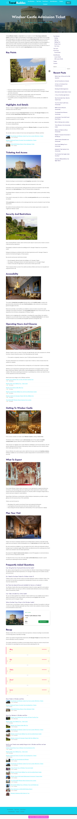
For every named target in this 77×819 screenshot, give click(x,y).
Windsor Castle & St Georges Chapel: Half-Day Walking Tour (20, 396)
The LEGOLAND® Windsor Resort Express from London (18, 400)
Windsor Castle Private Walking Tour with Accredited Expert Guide (21, 391)
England (27, 22)
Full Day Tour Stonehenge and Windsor (20, 759)
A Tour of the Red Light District (62, 95)
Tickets (61, 1)
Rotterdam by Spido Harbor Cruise (63, 92)
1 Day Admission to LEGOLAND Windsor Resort (21, 789)
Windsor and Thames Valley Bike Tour (14, 387)
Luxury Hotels (57, 57)
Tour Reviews (40, 22)
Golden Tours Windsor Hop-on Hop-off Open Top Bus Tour (19, 379)
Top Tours (39, 1)
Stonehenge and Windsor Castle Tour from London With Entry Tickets (27, 136)
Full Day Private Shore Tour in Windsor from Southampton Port (20, 748)
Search (55, 66)
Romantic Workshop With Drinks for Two (20, 793)
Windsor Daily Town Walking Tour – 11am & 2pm (17, 383)
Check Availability (43, 621)
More (68, 2)
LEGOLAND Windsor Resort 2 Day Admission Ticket (22, 144)
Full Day (56, 38)
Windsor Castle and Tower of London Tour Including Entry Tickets (21, 140)
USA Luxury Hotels (58, 59)
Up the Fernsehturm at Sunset (62, 81)
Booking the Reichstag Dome (61, 89)
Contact (45, 4)
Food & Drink (57, 52)
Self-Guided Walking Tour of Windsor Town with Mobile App (24, 784)
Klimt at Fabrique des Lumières (62, 122)
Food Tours (56, 50)
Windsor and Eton (48, 22)
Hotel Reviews (56, 55)
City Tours (56, 46)
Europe (31, 22)
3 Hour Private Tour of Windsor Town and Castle (22, 768)
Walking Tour (57, 42)
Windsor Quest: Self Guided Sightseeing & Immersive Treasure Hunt (26, 776)
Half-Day (56, 40)
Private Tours (57, 44)
